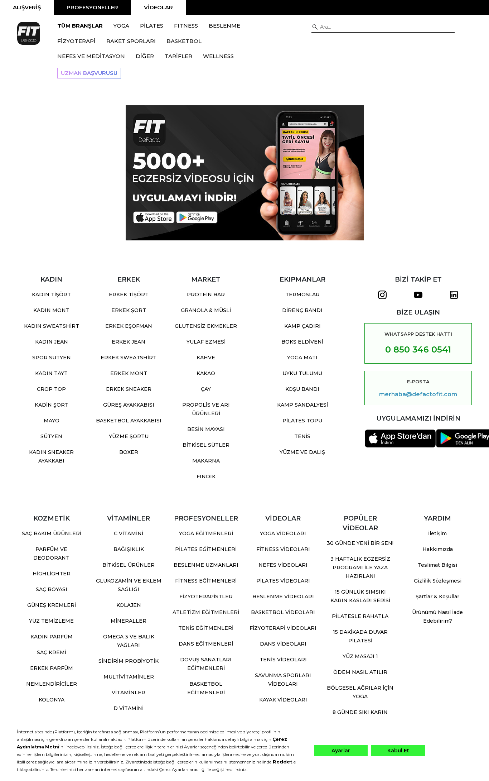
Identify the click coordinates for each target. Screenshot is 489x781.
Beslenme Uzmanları (206, 565)
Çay (206, 389)
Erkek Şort (128, 310)
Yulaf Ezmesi (206, 342)
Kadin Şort (51, 405)
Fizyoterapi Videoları (283, 628)
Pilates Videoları (283, 581)
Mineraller (128, 621)
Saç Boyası (51, 589)
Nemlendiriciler (51, 684)
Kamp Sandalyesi (302, 405)
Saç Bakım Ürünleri (51, 533)
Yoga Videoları (283, 533)
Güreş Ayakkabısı (128, 405)
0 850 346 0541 (418, 349)
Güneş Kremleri (51, 605)
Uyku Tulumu (302, 373)
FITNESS (186, 25)
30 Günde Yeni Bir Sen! (360, 543)
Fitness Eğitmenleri (206, 581)
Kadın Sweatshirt (51, 326)
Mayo (51, 420)
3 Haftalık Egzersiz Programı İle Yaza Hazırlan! (360, 567)
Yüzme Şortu (129, 436)
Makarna (206, 460)
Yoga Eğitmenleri (206, 533)
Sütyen (51, 436)
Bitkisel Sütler (206, 445)
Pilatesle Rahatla (360, 616)
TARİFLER (178, 56)
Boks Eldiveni (302, 342)
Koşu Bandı (302, 389)
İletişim (437, 533)
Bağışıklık (128, 549)
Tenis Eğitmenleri (205, 628)
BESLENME (224, 25)
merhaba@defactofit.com (418, 394)
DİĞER (145, 56)
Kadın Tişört (51, 294)
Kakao (206, 373)
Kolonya (51, 699)
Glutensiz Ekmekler (206, 326)
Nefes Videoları (283, 565)
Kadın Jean (51, 342)
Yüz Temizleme (51, 621)
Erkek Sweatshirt (128, 357)
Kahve (206, 357)
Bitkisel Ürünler (128, 565)
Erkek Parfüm (51, 668)
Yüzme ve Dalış (302, 452)
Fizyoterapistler (206, 596)
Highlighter (52, 573)
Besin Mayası (206, 429)
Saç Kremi (51, 652)
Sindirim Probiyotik (128, 661)
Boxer (128, 452)
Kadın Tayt (51, 373)
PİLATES (151, 25)
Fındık (206, 476)
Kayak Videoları (283, 699)
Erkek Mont (128, 373)
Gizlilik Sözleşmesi (437, 581)
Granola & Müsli (206, 310)
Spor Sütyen (51, 357)
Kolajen (128, 605)
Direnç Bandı (302, 310)
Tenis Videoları (283, 659)
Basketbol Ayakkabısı (128, 420)
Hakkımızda (437, 549)
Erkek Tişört (129, 294)
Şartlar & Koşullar (437, 596)
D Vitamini (128, 708)
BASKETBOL (184, 41)
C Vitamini (128, 533)
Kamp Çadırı (302, 326)
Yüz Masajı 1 (360, 656)
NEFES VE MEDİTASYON (91, 56)
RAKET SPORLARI (131, 41)
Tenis (302, 436)
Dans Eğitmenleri (206, 644)
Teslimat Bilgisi (437, 565)
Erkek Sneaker (128, 389)
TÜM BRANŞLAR (80, 25)
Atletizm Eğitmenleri (206, 612)
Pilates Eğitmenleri (206, 549)
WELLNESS (218, 56)
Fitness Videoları (283, 549)
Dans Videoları (283, 644)
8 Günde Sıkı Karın (360, 712)
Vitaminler (128, 692)
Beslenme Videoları (283, 596)
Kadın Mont (51, 310)
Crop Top (51, 389)
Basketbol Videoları (283, 612)
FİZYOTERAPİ (76, 41)
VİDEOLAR (158, 7)
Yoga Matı (302, 357)
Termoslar (302, 294)
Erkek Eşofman (128, 326)
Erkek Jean (128, 342)
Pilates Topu (302, 420)
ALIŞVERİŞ (27, 7)
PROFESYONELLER (92, 7)
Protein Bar (206, 294)
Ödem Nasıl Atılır (360, 672)
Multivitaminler (128, 677)
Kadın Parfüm (51, 636)
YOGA (121, 25)
